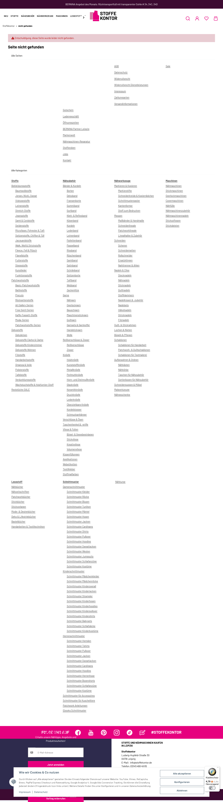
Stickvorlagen (18, 506)
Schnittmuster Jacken (78, 521)
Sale (168, 66)
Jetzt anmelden (55, 764)
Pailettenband (74, 240)
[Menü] (218, 768)
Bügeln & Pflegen (123, 334)
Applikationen (70, 459)
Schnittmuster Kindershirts (81, 616)
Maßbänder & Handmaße (131, 220)
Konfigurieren (182, 782)
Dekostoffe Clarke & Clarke (29, 339)
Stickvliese (72, 439)
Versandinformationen (125, 103)
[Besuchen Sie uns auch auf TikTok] (129, 732)
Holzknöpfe (73, 359)
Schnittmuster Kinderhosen (81, 601)
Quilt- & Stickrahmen (125, 324)
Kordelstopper (74, 409)
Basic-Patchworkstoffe (27, 285)
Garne (66, 295)
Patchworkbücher (20, 496)
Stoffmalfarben (71, 474)
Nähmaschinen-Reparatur (76, 141)
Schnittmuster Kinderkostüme (82, 630)
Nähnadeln (123, 280)
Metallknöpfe (73, 369)
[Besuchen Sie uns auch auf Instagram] (116, 732)
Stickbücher (17, 501)
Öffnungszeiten (71, 122)
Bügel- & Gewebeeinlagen (80, 434)
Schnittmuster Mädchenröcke (82, 581)
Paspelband (73, 245)
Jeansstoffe (21, 215)
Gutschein (68, 109)
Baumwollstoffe (23, 190)
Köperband (72, 220)
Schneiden (120, 240)
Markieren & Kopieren (125, 185)
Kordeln (71, 225)
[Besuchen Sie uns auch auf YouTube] (91, 732)
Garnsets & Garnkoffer (78, 324)
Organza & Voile (23, 364)
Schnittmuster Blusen (78, 501)
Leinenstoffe (22, 205)
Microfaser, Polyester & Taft (29, 230)
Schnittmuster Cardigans (80, 526)
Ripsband (72, 250)
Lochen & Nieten (123, 329)
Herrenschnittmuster (74, 635)
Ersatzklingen (125, 260)
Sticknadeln (124, 285)
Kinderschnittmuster (73, 571)
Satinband (72, 265)
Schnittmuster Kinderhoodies (82, 606)
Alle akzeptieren (182, 773)
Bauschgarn (73, 309)
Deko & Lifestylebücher (23, 516)
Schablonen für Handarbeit (132, 344)
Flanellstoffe (21, 255)
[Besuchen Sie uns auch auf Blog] (142, 732)
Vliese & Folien (70, 429)
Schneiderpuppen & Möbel (128, 384)
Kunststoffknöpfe (76, 364)
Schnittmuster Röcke (78, 496)
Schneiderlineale (127, 225)
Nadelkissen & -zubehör (130, 300)
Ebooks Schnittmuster (74, 710)
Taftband (71, 280)
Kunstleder (21, 270)
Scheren (122, 245)
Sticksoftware (173, 220)
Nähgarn (71, 300)
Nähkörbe (123, 369)
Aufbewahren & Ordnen (126, 359)
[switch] (212, 788)
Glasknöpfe (72, 384)
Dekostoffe (17, 329)
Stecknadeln (124, 275)
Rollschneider (125, 255)
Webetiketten (70, 464)
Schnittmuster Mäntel (78, 511)
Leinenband (73, 235)
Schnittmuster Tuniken (79, 506)
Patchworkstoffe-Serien (28, 324)
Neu (6, 16)
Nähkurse (120, 481)
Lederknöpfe (73, 399)
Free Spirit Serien (24, 309)
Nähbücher (17, 486)
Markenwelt (69, 135)
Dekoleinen (21, 334)
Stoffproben (69, 147)
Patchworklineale (127, 230)
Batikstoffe (21, 290)
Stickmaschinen (174, 190)
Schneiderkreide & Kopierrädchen (136, 195)
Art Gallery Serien (24, 305)
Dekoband (72, 195)
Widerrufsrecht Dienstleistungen (131, 84)
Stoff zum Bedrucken (129, 210)
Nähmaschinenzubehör (178, 210)
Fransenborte (74, 200)
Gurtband (71, 210)
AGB (116, 66)
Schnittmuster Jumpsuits (80, 556)
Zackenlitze (73, 290)
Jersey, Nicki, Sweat (26, 195)
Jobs (65, 153)
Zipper (70, 349)
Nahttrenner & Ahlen (128, 265)
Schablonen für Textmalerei (132, 354)
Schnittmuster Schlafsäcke (81, 625)
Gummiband (73, 205)
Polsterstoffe (22, 369)
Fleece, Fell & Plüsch (26, 250)
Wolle (69, 334)
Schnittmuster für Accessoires (79, 695)
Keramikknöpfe (75, 389)
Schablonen (120, 339)
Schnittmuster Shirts (77, 531)
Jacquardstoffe (23, 240)
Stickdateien (172, 225)
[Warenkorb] (215, 18)
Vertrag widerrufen (55, 798)
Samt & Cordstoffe (24, 220)
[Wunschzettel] (206, 18)
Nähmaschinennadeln (177, 215)
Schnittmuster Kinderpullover (82, 610)
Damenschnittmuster (74, 486)
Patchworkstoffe (20, 280)
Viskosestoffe (22, 200)
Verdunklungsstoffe (25, 379)
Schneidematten (127, 250)
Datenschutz (41, 792)
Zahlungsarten (121, 97)
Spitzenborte (73, 275)
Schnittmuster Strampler (80, 596)
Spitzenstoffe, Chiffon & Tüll (29, 235)
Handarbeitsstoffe (24, 359)
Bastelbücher (18, 521)
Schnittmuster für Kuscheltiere (79, 700)
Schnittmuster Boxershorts (81, 680)
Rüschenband (74, 255)
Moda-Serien (22, 319)
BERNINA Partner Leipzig (76, 128)
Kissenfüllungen (71, 454)
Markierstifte (125, 190)
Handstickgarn (74, 329)
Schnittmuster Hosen (78, 516)
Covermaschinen (174, 200)
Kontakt (67, 160)
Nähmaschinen (174, 185)
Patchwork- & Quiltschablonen (134, 349)
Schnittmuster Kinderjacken (81, 591)
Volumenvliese (74, 449)
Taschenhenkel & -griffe (75, 424)
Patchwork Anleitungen (75, 705)
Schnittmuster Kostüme (79, 566)
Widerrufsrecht (122, 78)
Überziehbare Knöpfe (78, 404)
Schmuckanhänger (77, 414)
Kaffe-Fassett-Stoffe (26, 315)
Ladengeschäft (71, 116)
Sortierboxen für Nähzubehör (133, 379)
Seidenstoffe (22, 225)
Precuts (19, 295)
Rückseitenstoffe (24, 300)
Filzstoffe (20, 354)
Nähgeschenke (122, 394)
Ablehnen (182, 790)
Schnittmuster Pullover (79, 536)
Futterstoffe (21, 260)
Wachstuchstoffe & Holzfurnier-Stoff (34, 384)
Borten (70, 190)
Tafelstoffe (21, 374)
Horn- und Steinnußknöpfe (80, 379)
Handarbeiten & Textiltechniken (28, 526)
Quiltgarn (71, 319)
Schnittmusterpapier (129, 200)
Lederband (72, 230)
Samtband (72, 260)
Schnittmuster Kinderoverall (81, 586)
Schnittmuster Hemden (79, 640)
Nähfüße (170, 205)
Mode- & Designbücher (23, 511)
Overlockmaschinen (176, 195)
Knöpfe (66, 354)
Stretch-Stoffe (23, 210)
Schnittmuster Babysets (79, 620)
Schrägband (73, 270)
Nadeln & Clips (121, 270)
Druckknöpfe (73, 394)
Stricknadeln (125, 315)
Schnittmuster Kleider (78, 491)
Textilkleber (69, 469)
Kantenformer (125, 205)
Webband (72, 285)
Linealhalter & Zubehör (130, 235)
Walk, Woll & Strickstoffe (28, 245)
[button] (187, 18)
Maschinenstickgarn (77, 315)
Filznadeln (123, 319)
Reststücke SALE (20, 389)
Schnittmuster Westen (78, 551)
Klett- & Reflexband (77, 215)
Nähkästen (124, 364)
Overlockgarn (74, 305)
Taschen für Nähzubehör (131, 374)
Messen (118, 215)
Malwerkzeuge (121, 389)
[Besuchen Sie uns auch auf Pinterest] (104, 732)
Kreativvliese (73, 444)
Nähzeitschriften (20, 491)
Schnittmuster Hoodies (79, 541)
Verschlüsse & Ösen (73, 419)
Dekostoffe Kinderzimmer (28, 344)
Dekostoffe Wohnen (25, 349)
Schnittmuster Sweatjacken (81, 546)
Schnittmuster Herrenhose (81, 675)
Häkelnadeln (124, 309)
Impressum (25, 792)
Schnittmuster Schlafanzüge (82, 561)
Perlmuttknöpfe (75, 374)
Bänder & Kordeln (72, 185)
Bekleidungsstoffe (20, 185)
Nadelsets (123, 305)
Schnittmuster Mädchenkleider (83, 576)
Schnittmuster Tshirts (78, 645)
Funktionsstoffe (23, 275)
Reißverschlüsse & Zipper (76, 339)
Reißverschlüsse (75, 344)
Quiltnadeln (124, 290)
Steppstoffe (21, 265)
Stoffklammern (126, 295)
